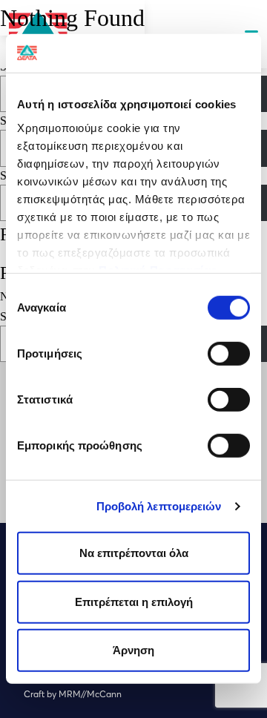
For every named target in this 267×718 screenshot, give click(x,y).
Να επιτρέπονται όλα (133, 553)
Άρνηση (133, 650)
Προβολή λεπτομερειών (159, 506)
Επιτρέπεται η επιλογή (134, 602)
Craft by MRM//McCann (73, 693)
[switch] (229, 354)
